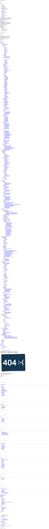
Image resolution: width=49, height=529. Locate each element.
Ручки (2, 479)
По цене (3, 391)
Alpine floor (3, 418)
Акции (2, 339)
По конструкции (4, 406)
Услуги (2, 499)
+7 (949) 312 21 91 (4, 12)
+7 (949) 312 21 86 (4, 523)
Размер (2, 388)
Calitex (2, 466)
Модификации (3, 389)
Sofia (2, 393)
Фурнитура (3, 509)
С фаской (3, 463)
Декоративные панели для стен (5, 492)
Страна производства (4, 390)
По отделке (3, 407)
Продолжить (1, 375)
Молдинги (3, 490)
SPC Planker (3, 467)
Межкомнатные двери (4, 507)
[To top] (0, 494)
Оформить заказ (2, 42)
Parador (2, 420)
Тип (2, 387)
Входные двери (3, 508)
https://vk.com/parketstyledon (5, 519)
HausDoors (3, 395)
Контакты (3, 6)
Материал (3, 445)
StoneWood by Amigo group (5, 459)
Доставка (3, 340)
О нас (2, 341)
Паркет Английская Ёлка (5, 432)
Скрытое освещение (4, 489)
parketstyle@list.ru (4, 14)
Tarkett (2, 449)
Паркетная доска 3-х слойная (5, 434)
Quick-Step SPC (3, 465)
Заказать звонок (2, 348)
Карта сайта (3, 503)
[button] (2, 27)
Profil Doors (3, 392)
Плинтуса (3, 491)
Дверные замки (3, 478)
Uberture (3, 394)
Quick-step (3, 448)
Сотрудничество (4, 498)
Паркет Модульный (4, 433)
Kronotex (3, 421)
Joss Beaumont (3, 419)
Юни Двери (3, 386)
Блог (2, 342)
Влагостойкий (3, 447)
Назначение (3, 461)
